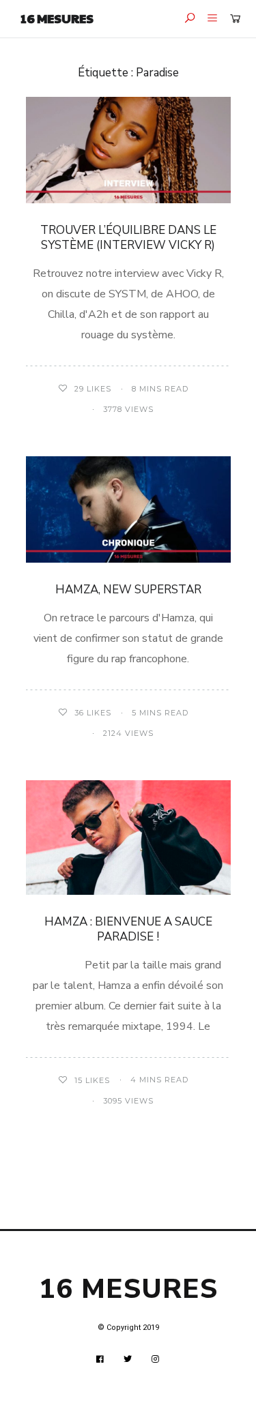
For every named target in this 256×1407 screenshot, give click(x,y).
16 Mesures (57, 18)
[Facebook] (100, 1359)
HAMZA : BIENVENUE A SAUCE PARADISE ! (128, 929)
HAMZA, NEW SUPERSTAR (128, 589)
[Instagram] (156, 1359)
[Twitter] (128, 1359)
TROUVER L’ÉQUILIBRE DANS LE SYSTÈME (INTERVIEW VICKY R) (128, 237)
